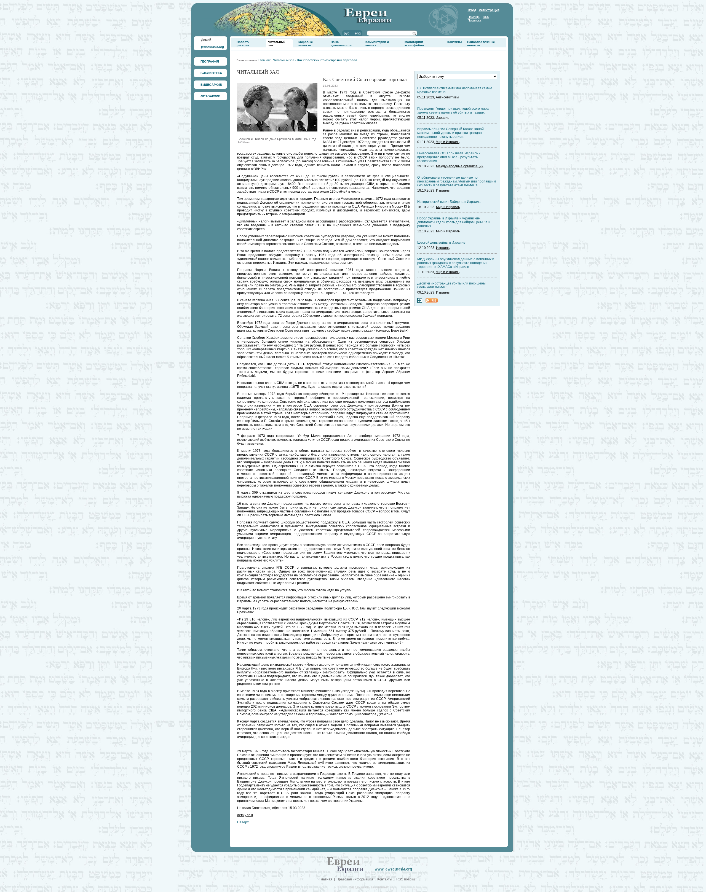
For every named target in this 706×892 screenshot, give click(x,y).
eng (358, 33)
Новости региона (243, 43)
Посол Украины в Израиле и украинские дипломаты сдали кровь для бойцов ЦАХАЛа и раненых (453, 222)
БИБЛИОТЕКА (211, 73)
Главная (264, 60)
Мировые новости (305, 43)
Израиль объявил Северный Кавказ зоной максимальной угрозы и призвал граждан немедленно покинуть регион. (450, 133)
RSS (486, 16)
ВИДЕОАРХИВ (211, 84)
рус (346, 33)
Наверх (243, 822)
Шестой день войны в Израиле (441, 243)
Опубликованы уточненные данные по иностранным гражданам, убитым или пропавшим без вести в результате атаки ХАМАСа (456, 181)
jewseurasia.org (212, 47)
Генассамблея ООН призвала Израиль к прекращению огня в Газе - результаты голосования (448, 157)
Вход (472, 10)
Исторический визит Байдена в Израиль (448, 202)
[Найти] (414, 34)
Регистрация (489, 10)
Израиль (442, 118)
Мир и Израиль (447, 142)
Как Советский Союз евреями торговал (327, 60)
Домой (206, 40)
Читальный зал (283, 60)
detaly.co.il (245, 815)
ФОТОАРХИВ (210, 96)
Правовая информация (354, 879)
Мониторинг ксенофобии (414, 43)
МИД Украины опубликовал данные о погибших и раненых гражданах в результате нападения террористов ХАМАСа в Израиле (455, 263)
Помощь (474, 16)
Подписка (474, 20)
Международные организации (459, 166)
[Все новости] (419, 302)
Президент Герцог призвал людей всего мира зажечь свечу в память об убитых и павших (453, 110)
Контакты (454, 42)
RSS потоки (405, 879)
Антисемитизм (447, 97)
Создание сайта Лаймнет (369, 887)
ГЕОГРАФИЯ (209, 61)
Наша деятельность (341, 43)
